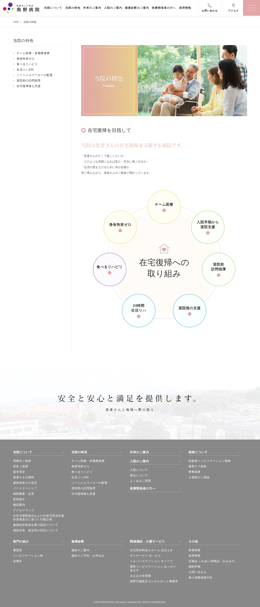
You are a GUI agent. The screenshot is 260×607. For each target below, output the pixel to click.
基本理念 (19, 471)
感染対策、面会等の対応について (35, 530)
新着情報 (195, 550)
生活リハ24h (25, 69)
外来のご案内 (139, 452)
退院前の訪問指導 (29, 80)
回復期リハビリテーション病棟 (210, 460)
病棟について (198, 452)
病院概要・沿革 (23, 493)
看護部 (17, 550)
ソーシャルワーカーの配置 (35, 75)
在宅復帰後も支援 (29, 86)
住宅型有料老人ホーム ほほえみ (151, 550)
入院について (139, 469)
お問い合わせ (210, 10)
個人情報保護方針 (201, 577)
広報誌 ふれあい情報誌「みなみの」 (213, 561)
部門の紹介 (21, 541)
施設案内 (19, 504)
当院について (22, 452)
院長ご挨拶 (20, 466)
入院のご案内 (139, 461)
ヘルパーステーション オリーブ (151, 561)
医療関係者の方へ (142, 488)
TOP (16, 22)
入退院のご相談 (199, 477)
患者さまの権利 (23, 477)
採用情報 (195, 555)
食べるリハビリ (27, 64)
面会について (139, 475)
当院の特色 (30, 22)
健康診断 (77, 541)
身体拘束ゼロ (26, 58)
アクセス (233, 10)
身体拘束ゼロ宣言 (25, 482)
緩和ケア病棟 (198, 466)
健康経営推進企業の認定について (35, 524)
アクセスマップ (23, 510)
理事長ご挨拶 (22, 460)
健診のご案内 (80, 550)
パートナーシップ (25, 488)
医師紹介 (19, 499)
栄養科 (17, 561)
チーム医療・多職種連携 (33, 53)
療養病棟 (195, 471)
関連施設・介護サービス (147, 541)
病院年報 (195, 566)
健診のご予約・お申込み (88, 555)
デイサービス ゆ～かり (145, 555)
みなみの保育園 (140, 575)
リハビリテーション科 (28, 555)
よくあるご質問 (140, 480)
